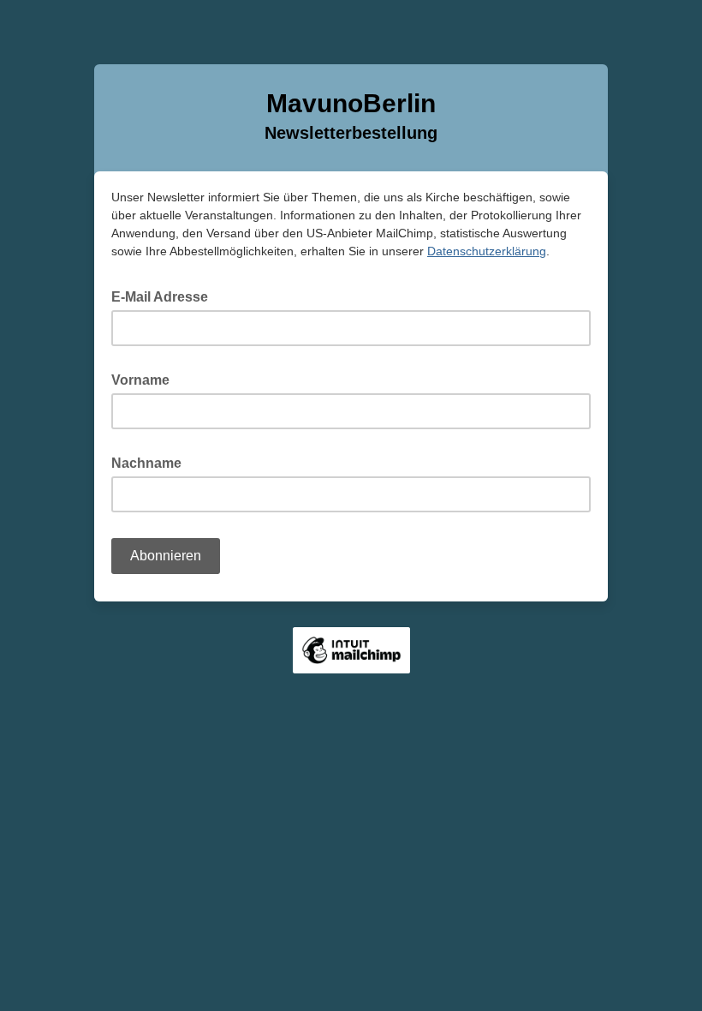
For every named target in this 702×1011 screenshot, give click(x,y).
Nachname (151, 461)
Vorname (145, 378)
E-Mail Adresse (164, 295)
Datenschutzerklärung (486, 251)
